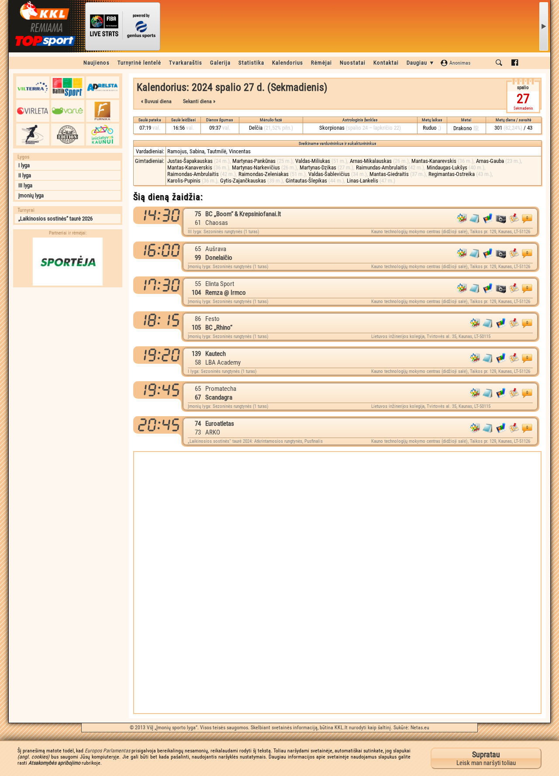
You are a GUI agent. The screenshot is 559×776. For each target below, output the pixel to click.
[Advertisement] (67, 346)
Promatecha (220, 389)
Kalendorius (287, 62)
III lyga (25, 185)
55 (198, 284)
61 (198, 223)
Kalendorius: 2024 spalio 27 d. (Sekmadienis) (232, 87)
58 (198, 362)
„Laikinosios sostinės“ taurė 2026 (55, 218)
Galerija (220, 62)
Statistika (251, 62)
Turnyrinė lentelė (139, 62)
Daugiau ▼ (421, 62)
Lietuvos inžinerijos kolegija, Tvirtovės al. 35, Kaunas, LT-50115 (430, 336)
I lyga (24, 165)
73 (198, 432)
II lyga (24, 175)
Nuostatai (353, 62)
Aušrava (215, 249)
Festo (212, 319)
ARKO (212, 432)
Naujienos (96, 62)
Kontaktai (386, 62)
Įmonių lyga (31, 195)
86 (198, 319)
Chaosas (216, 223)
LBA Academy (223, 362)
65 (198, 249)
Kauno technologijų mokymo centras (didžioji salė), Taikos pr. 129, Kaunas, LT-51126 (450, 232)
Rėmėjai (321, 62)
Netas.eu (420, 727)
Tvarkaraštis (185, 62)
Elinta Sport (219, 284)
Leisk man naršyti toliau (486, 758)
